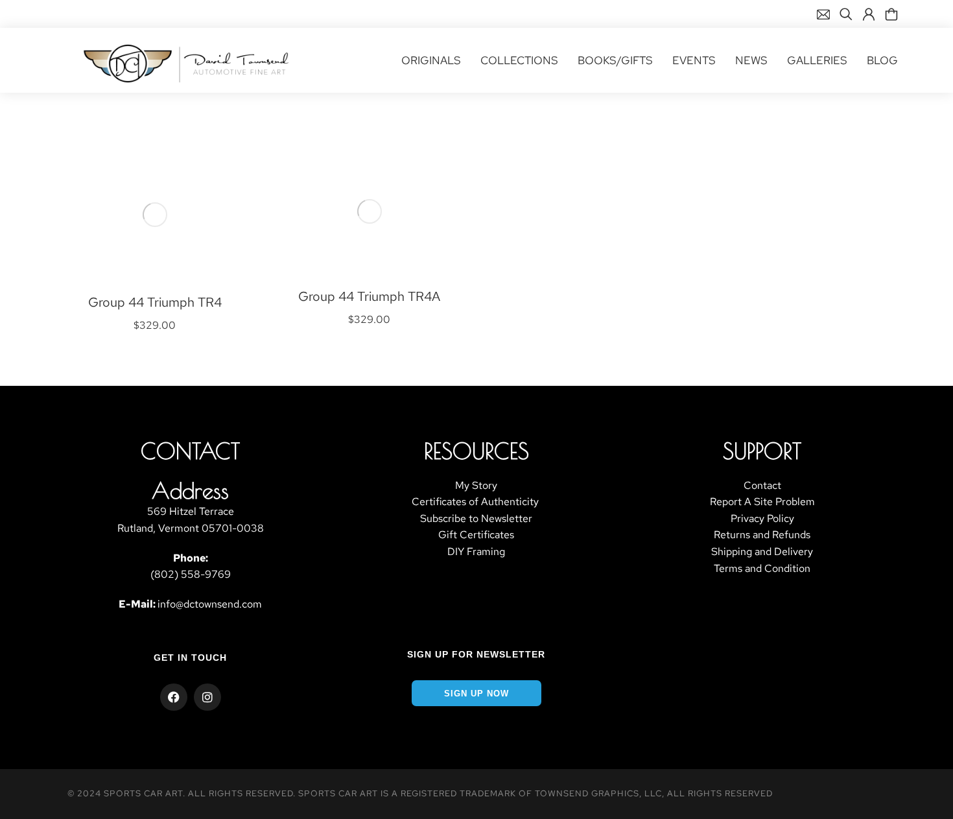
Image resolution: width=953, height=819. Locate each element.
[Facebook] (173, 697)
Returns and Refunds (762, 534)
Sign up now (476, 693)
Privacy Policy (762, 518)
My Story (476, 485)
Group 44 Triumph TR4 (155, 302)
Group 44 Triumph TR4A (369, 296)
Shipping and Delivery (762, 551)
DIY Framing (476, 551)
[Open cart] (891, 14)
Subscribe (443, 518)
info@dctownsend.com (210, 604)
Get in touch (190, 657)
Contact (762, 485)
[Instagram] (207, 697)
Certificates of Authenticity (476, 501)
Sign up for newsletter (476, 654)
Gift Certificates (476, 534)
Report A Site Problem (762, 501)
